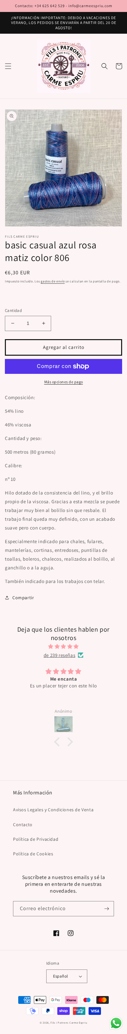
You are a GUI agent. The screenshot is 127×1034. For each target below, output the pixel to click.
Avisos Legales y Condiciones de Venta (53, 810)
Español (60, 976)
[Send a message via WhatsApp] (116, 1023)
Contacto (23, 824)
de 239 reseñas (59, 655)
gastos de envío (53, 281)
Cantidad (13, 310)
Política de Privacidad (35, 839)
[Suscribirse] (106, 908)
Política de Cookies (33, 854)
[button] (8, 66)
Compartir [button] (23, 597)
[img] (63, 646)
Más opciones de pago (63, 381)
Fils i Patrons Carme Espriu (68, 1022)
